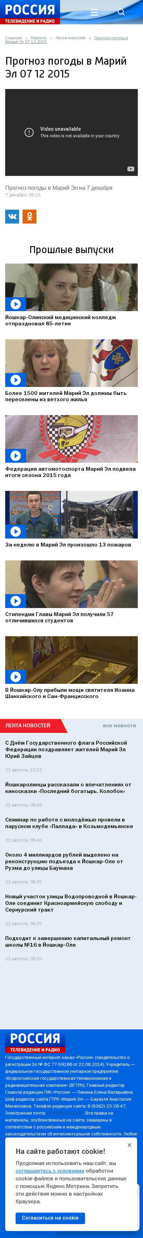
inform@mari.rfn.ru (65, 1113)
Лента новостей (70, 38)
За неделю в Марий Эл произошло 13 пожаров (68, 545)
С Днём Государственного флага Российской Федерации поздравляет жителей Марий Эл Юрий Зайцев (66, 750)
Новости (39, 38)
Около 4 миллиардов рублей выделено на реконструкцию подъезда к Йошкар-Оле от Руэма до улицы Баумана (64, 862)
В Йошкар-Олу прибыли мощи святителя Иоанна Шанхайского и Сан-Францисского (70, 693)
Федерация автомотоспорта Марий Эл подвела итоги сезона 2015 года (70, 472)
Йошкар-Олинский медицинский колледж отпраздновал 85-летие (60, 320)
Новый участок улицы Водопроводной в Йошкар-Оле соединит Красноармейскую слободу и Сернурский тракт (71, 904)
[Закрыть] (129, 1145)
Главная (13, 38)
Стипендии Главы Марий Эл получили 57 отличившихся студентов (59, 617)
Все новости (119, 725)
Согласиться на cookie (50, 1218)
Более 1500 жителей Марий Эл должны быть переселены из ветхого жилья (66, 396)
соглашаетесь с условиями (50, 1171)
